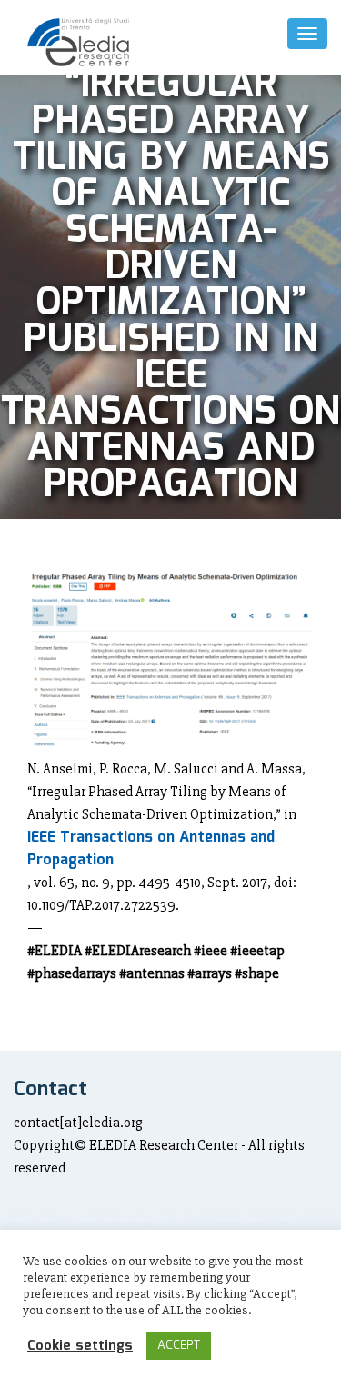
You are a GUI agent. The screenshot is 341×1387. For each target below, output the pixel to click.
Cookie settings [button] (80, 1346)
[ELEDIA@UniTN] (78, 42)
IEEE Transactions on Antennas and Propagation (151, 849)
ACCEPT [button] (178, 1345)
